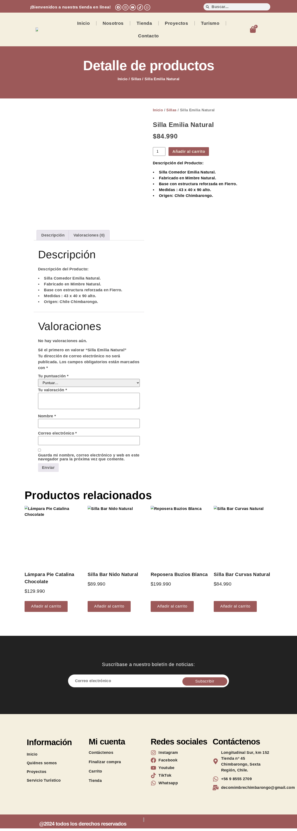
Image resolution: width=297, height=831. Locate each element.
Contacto (148, 35)
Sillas (136, 79)
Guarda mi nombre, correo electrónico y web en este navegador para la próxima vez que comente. (89, 457)
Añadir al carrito (188, 151)
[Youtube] (133, 7)
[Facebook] (118, 7)
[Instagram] (125, 7)
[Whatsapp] (147, 7)
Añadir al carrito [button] (46, 606)
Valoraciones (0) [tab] (89, 235)
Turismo (210, 23)
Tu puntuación (53, 376)
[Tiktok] (140, 7)
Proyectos (176, 23)
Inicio (83, 23)
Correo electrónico (57, 433)
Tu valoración (52, 390)
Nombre (47, 416)
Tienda (144, 23)
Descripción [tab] (53, 235)
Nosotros (113, 23)
